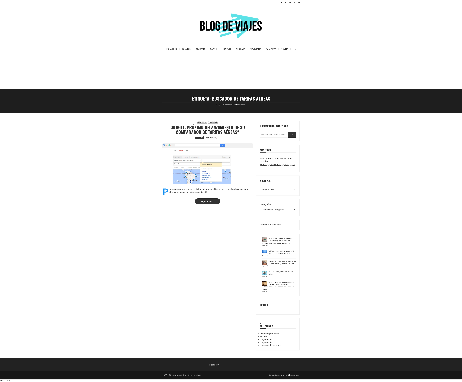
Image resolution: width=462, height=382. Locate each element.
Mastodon (214, 364)
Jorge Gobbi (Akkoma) (271, 345)
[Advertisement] (231, 71)
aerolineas (202, 122)
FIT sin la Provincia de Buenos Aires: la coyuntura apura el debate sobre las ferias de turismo (277, 240)
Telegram (200, 49)
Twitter (214, 49)
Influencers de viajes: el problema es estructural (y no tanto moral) (282, 262)
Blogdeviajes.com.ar (269, 333)
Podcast (240, 49)
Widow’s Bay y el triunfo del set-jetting (281, 273)
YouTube (227, 49)
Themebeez (294, 375)
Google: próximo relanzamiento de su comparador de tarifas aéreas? (207, 129)
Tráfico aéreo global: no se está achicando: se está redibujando (281, 252)
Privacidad (172, 49)
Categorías (265, 204)
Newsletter (255, 49)
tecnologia (213, 122)
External (264, 336)
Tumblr (284, 49)
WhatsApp (271, 49)
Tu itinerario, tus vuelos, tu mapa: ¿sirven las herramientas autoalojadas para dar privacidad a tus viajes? (278, 285)
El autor (186, 49)
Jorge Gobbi (214, 137)
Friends (264, 305)
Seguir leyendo (207, 201)
